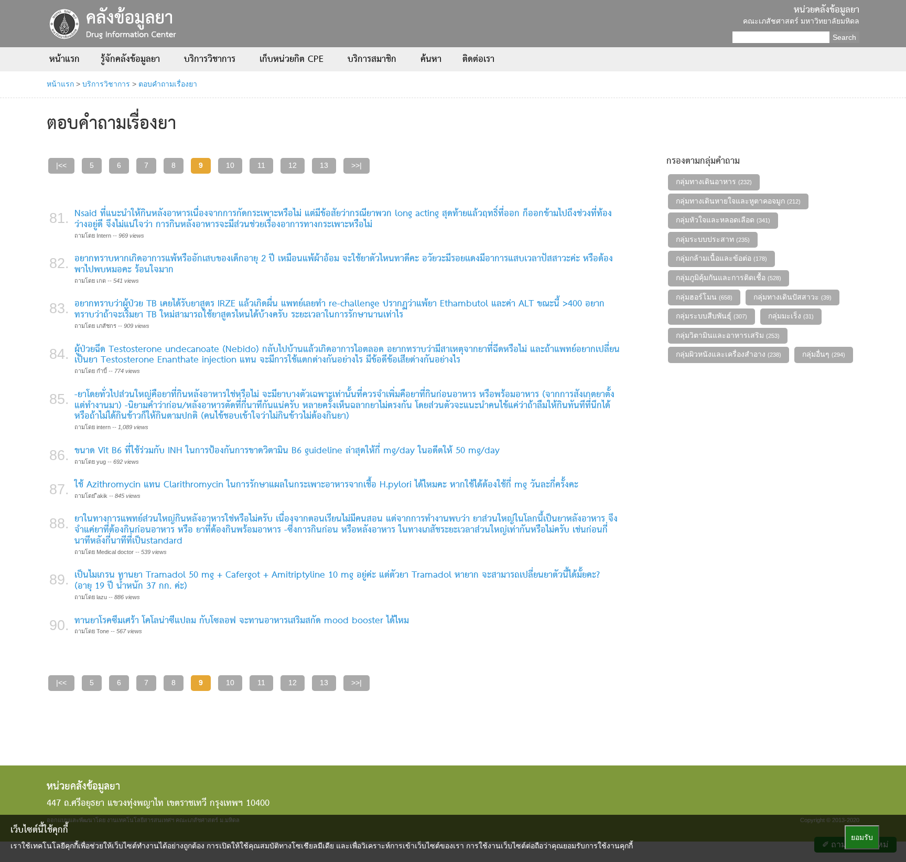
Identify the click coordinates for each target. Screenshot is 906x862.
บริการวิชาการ (211, 59)
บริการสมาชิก (374, 59)
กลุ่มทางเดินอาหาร (714, 181)
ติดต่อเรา (478, 59)
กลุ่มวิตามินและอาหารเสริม (728, 335)
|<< (61, 165)
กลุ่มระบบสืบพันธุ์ (711, 316)
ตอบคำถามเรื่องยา (167, 84)
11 (261, 165)
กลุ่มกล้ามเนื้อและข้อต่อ (721, 258)
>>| (356, 165)
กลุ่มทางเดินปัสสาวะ (792, 297)
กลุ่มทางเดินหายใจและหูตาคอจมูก (738, 201)
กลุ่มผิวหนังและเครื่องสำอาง (728, 354)
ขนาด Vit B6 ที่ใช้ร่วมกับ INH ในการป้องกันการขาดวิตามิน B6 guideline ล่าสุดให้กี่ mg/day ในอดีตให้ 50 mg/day (287, 451)
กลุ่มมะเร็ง (791, 316)
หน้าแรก (64, 59)
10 (230, 165)
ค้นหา (430, 59)
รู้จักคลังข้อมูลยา (132, 59)
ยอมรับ (862, 837)
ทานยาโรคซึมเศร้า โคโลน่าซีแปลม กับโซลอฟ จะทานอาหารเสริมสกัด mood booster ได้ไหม (241, 621)
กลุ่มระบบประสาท (713, 239)
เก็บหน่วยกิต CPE (293, 59)
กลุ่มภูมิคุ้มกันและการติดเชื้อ (728, 277)
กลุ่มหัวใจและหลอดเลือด (723, 220)
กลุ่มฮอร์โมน (704, 297)
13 (324, 165)
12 (292, 165)
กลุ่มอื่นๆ (823, 354)
